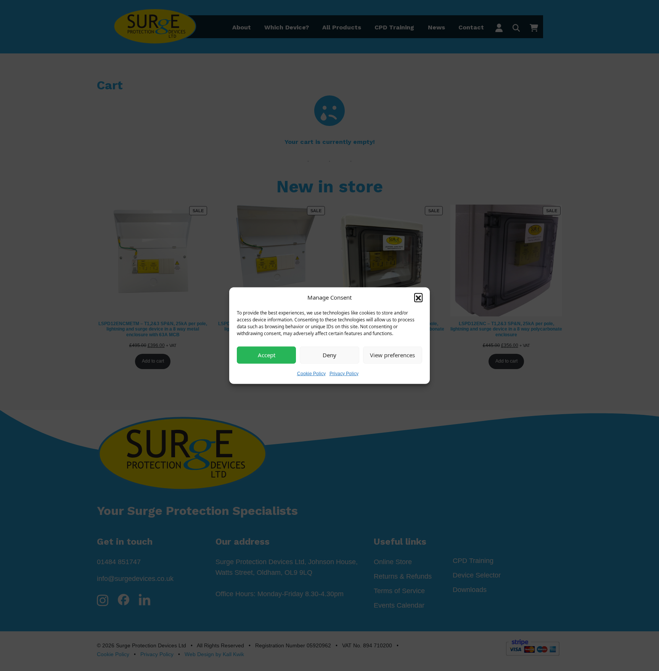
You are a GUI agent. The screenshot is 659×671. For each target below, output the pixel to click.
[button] (418, 297)
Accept (266, 355)
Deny (329, 355)
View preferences (392, 355)
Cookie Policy (311, 373)
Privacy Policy (344, 373)
